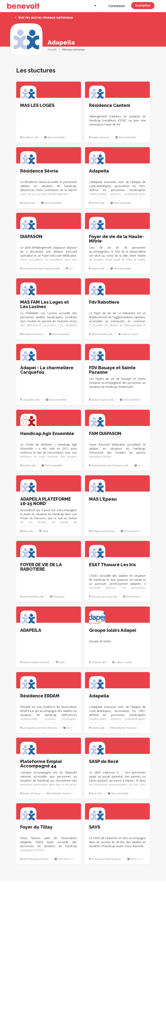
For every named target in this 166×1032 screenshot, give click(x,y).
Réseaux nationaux (73, 49)
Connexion (116, 6)
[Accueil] (23, 6)
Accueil (52, 49)
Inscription (142, 5)
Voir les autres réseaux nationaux (45, 17)
